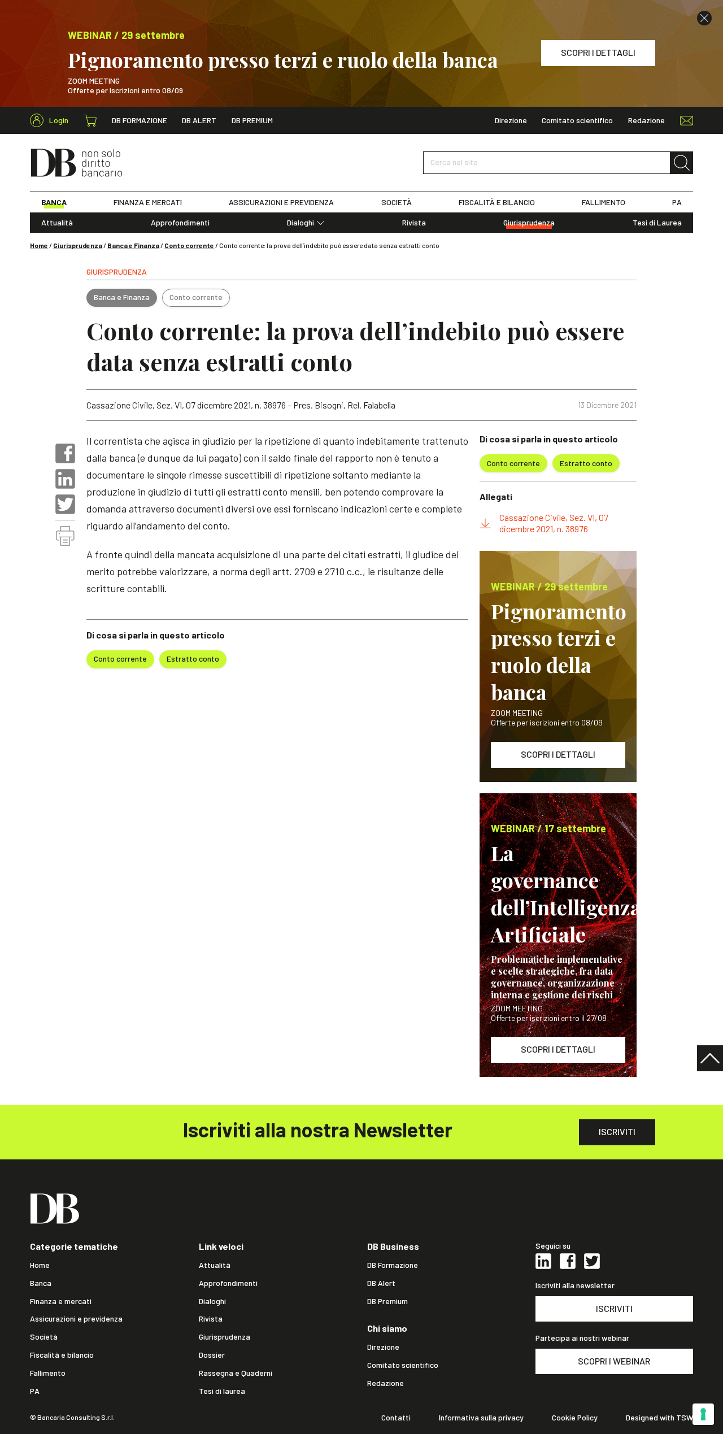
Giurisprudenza (529, 222)
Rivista (414, 222)
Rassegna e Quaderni (235, 1372)
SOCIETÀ (396, 202)
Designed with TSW (659, 1417)
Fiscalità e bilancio (62, 1354)
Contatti (396, 1417)
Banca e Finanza (133, 245)
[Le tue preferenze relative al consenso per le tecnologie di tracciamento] (703, 1414)
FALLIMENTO (603, 202)
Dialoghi (300, 222)
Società (44, 1336)
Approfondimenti (180, 222)
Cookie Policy (575, 1417)
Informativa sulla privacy (481, 1417)
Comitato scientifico (577, 120)
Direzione (511, 120)
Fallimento (48, 1372)
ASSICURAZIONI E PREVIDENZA (281, 202)
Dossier (212, 1354)
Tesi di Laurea (657, 222)
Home (39, 245)
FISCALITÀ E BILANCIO (497, 202)
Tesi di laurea (222, 1391)
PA (677, 202)
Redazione (646, 120)
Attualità (57, 222)
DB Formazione (139, 120)
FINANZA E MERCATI (148, 202)
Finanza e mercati (61, 1301)
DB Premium (252, 120)
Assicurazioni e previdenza (76, 1318)
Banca (40, 1283)
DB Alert (199, 120)
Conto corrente (189, 245)
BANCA (54, 202)
